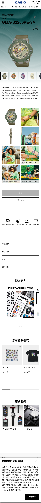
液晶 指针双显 (8, 15)
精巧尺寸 (6, 18)
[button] (19, 326)
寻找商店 (20, 200)
